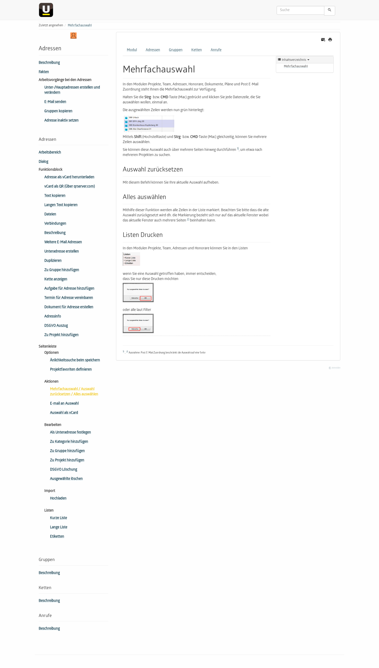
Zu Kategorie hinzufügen (69, 442)
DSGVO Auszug (56, 326)
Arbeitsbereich (50, 153)
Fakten (44, 72)
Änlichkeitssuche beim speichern (75, 360)
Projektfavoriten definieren (71, 370)
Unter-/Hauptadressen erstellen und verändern (72, 90)
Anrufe (216, 50)
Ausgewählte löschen (66, 479)
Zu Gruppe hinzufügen (61, 270)
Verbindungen (55, 224)
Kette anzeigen (55, 279)
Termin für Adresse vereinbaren (68, 298)
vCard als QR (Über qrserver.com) (69, 187)
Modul (132, 50)
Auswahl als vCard (64, 413)
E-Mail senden (55, 102)
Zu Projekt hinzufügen (61, 335)
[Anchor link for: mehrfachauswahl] (200, 68)
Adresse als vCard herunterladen (69, 177)
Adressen (153, 50)
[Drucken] (330, 40)
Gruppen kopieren (58, 111)
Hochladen (58, 499)
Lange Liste (58, 527)
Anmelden (335, 368)
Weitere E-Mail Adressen (63, 242)
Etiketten (57, 537)
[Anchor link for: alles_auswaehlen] (169, 196)
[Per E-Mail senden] (323, 40)
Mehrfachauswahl (80, 26)
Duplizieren (53, 261)
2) (188, 219)
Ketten (196, 50)
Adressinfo (52, 317)
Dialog (43, 162)
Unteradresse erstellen (61, 252)
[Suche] (329, 10)
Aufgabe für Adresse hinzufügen (69, 289)
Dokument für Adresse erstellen (68, 307)
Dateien (50, 214)
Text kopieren (54, 196)
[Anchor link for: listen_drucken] (166, 234)
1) (238, 148)
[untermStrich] (48, 10)
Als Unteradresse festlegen (70, 433)
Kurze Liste (58, 518)
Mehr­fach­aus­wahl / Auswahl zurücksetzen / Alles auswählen (74, 392)
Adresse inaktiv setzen (61, 121)
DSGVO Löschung (63, 470)
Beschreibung (49, 63)
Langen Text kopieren (61, 205)
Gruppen (176, 50)
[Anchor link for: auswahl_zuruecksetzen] (186, 169)
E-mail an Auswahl (64, 404)
